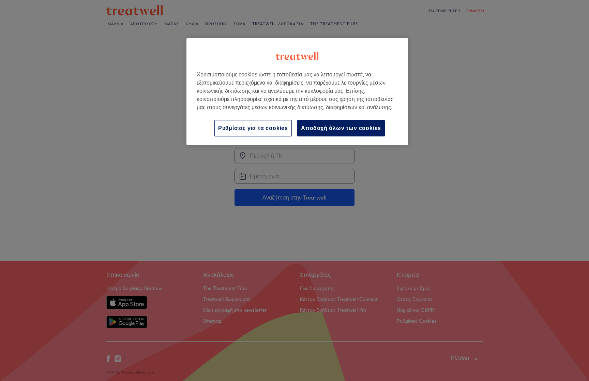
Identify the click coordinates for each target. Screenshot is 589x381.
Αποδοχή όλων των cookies (341, 128)
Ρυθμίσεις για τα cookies (253, 128)
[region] (297, 91)
